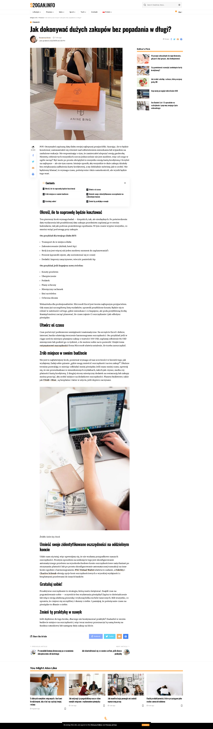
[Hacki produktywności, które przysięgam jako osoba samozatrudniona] (165, 685)
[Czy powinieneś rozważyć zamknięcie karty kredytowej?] (143, 70)
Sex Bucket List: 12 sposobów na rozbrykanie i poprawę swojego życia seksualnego (164, 105)
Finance (36, 22)
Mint (53, 380)
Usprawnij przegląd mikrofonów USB (164, 90)
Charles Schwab (48, 573)
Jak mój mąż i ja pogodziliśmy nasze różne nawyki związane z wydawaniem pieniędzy (85, 700)
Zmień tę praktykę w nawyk (98, 201)
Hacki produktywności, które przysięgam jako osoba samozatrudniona (164, 700)
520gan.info (42, 5)
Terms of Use (111, 725)
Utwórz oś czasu (95, 189)
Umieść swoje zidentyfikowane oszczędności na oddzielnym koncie (105, 195)
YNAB (46, 380)
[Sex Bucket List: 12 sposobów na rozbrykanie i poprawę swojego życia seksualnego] (143, 105)
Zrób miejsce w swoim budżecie (56, 194)
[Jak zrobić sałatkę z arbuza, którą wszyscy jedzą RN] (143, 82)
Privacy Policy (96, 725)
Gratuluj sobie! (50, 201)
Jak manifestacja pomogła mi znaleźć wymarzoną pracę (122, 700)
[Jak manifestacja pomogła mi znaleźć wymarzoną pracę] (126, 685)
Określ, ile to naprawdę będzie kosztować (60, 188)
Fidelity (120, 570)
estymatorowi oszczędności (54, 345)
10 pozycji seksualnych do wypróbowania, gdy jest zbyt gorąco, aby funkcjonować (166, 57)
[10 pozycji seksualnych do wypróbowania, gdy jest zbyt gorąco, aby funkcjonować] (143, 59)
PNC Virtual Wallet (84, 570)
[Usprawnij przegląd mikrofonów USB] (143, 94)
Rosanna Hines (45, 38)
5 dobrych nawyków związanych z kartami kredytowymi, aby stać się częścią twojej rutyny (46, 701)
